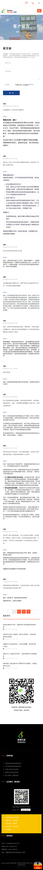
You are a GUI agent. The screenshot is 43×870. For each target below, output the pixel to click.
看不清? (31, 84)
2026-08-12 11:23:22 (11, 668)
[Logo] (22, 737)
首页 (17, 32)
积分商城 (8, 829)
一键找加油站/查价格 (12, 817)
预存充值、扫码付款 (11, 820)
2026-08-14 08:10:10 (11, 658)
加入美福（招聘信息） (12, 775)
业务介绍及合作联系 (11, 769)
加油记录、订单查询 (11, 826)
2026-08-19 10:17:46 (11, 639)
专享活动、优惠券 (11, 823)
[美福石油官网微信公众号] (38, 3)
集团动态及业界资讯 (11, 772)
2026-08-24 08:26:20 (11, 629)
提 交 (11, 93)
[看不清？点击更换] (21, 85)
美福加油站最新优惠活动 (13, 763)
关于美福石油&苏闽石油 (13, 766)
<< (5, 611)
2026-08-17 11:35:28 (11, 648)
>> (38, 611)
